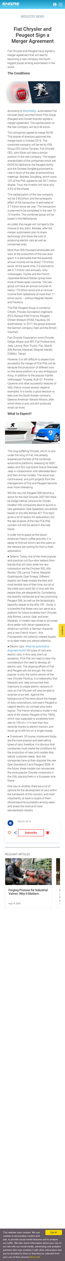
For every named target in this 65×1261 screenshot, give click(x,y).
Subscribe (31, 832)
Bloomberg (29, 111)
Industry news (32, 16)
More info (35, 1257)
